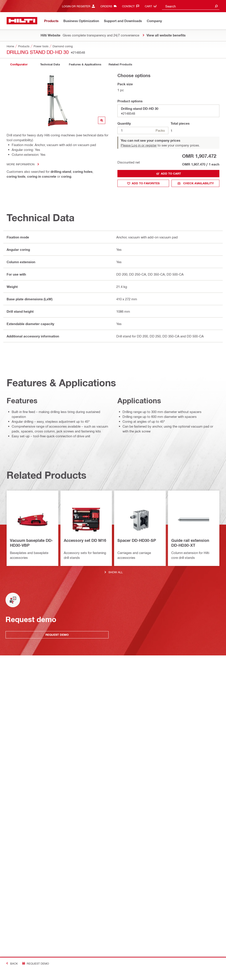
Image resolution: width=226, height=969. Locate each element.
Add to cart (171, 173)
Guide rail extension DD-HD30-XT (190, 543)
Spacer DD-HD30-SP (136, 540)
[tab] (18, 64)
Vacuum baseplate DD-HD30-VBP (31, 543)
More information (20, 164)
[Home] (22, 20)
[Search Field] (216, 6)
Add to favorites (146, 183)
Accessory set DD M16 (85, 540)
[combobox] (190, 6)
